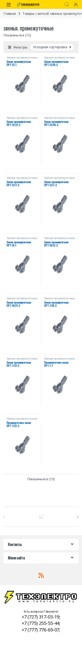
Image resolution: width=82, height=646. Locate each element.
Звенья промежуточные (22, 57)
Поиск (66, 4)
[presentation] (78, 517)
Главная (9, 13)
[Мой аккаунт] (76, 4)
